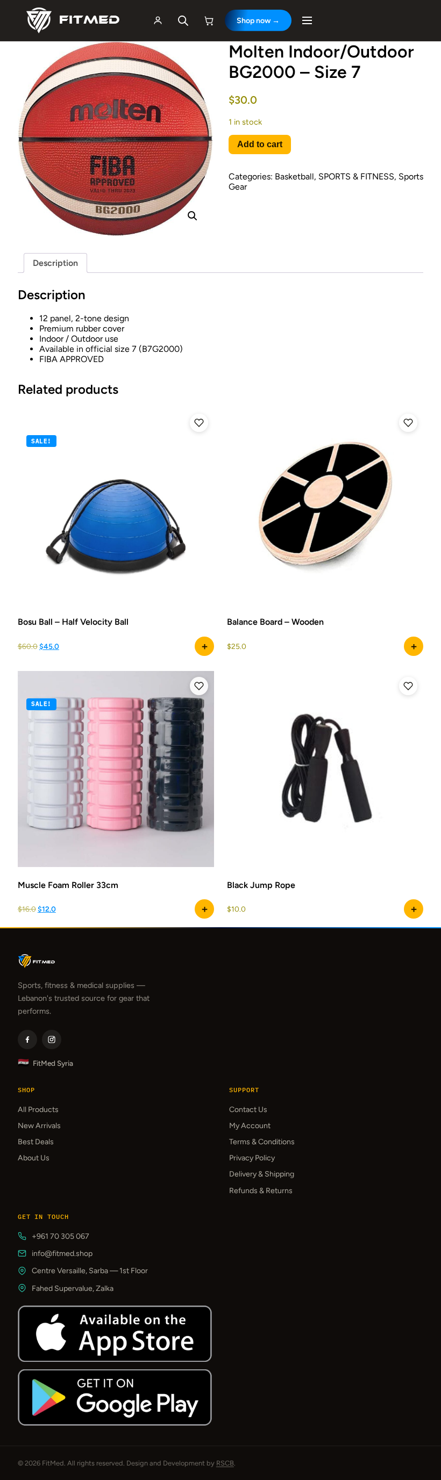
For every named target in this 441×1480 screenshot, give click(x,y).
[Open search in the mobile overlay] (183, 21)
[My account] (158, 20)
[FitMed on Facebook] (27, 1039)
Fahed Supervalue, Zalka (72, 1288)
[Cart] (209, 20)
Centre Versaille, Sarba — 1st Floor (90, 1270)
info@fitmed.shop (62, 1253)
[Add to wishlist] (199, 423)
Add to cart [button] (413, 646)
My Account (250, 1125)
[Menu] (307, 20)
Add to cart (259, 144)
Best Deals (36, 1141)
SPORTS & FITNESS (356, 176)
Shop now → (258, 20)
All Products (38, 1109)
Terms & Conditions (262, 1141)
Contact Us (248, 1109)
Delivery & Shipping (261, 1174)
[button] (192, 216)
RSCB (225, 1463)
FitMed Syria (45, 1062)
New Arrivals (39, 1125)
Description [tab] (55, 263)
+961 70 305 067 (60, 1236)
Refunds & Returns (261, 1190)
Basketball (294, 176)
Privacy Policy (252, 1158)
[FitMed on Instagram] (51, 1039)
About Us (33, 1158)
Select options (204, 646)
